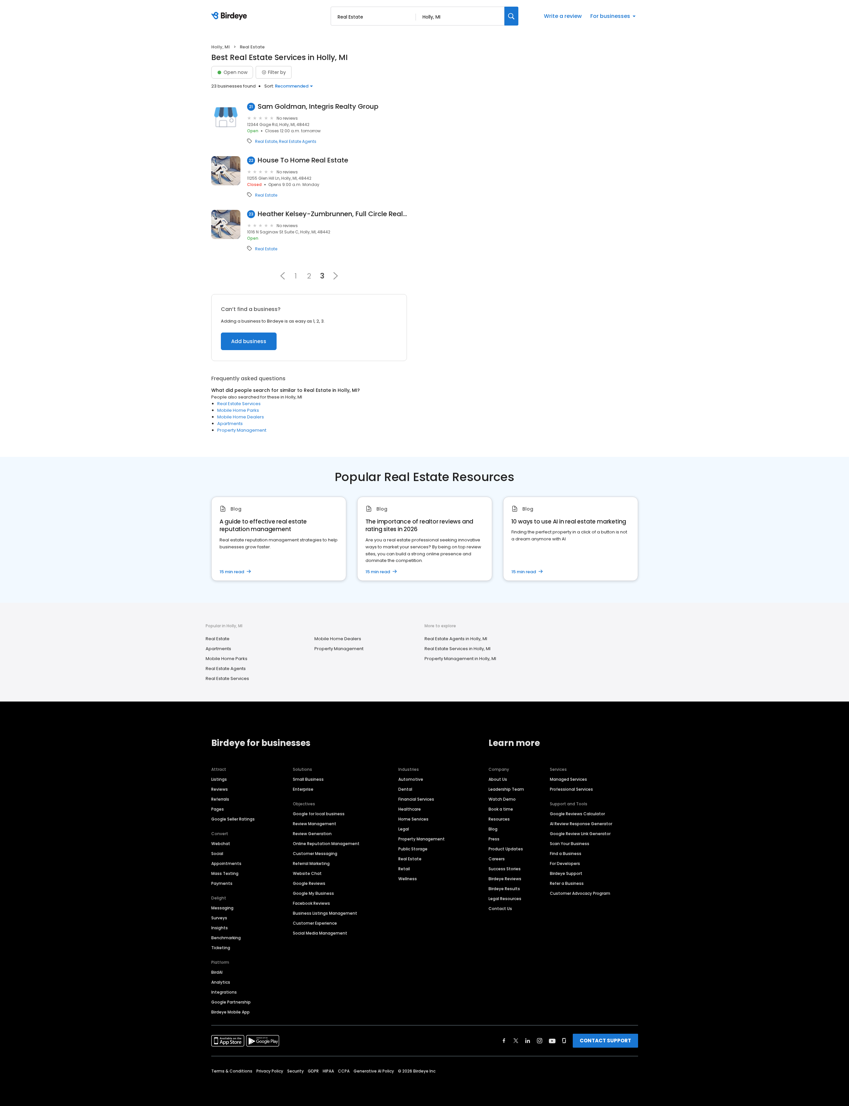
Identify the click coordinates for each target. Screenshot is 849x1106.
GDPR (313, 1071)
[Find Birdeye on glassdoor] (564, 1041)
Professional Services (571, 789)
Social (217, 853)
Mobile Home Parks (238, 410)
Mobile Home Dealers (240, 417)
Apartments (230, 423)
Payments (221, 883)
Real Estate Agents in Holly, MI (455, 639)
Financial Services (416, 799)
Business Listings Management (325, 913)
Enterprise (303, 789)
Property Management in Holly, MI (460, 658)
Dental (405, 789)
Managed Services (568, 779)
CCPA (344, 1071)
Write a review (563, 16)
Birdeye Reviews (505, 879)
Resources (499, 819)
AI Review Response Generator (581, 824)
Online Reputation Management (326, 843)
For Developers (565, 863)
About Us (498, 779)
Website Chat (307, 873)
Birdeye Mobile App (230, 1012)
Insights (219, 928)
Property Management (241, 430)
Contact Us (500, 908)
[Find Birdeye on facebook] (504, 1041)
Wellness (407, 879)
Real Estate (266, 141)
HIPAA (328, 1071)
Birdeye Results (504, 888)
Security (295, 1071)
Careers (497, 859)
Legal (403, 829)
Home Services (413, 819)
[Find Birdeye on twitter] (515, 1041)
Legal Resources (505, 898)
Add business (248, 341)
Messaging (222, 908)
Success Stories (505, 869)
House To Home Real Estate (303, 160)
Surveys (219, 918)
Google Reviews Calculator (577, 814)
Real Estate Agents (297, 141)
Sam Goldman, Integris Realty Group (318, 106)
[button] (282, 275)
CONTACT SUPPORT (605, 1040)
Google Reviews (309, 883)
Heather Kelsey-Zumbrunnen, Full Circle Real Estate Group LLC (332, 214)
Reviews (219, 789)
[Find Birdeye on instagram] (539, 1041)
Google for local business (319, 814)
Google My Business (313, 893)
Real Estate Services (239, 403)
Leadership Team (506, 789)
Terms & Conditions (231, 1071)
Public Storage (412, 849)
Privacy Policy (269, 1071)
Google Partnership (231, 1002)
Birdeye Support (566, 873)
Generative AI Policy (374, 1071)
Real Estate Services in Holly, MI (457, 648)
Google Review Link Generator (580, 833)
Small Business (308, 779)
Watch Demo (502, 799)
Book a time (501, 809)
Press (494, 839)
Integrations (224, 992)
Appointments (226, 863)
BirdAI (217, 972)
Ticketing (220, 948)
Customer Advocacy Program (580, 893)
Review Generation (312, 833)
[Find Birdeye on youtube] (552, 1041)
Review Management (314, 824)
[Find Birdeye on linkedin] (527, 1041)
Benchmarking (226, 938)
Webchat (220, 843)
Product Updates (506, 849)
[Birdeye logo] (230, 16)
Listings (219, 779)
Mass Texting (224, 873)
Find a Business (565, 853)
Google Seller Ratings (233, 819)
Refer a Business (567, 883)
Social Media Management (320, 933)
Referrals (220, 799)
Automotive (410, 779)
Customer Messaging (315, 853)
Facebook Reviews (311, 903)
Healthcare (409, 809)
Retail (404, 869)
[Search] (511, 16)
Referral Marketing (311, 863)
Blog (493, 829)
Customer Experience (315, 923)
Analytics (220, 982)
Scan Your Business (569, 843)
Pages (217, 809)
